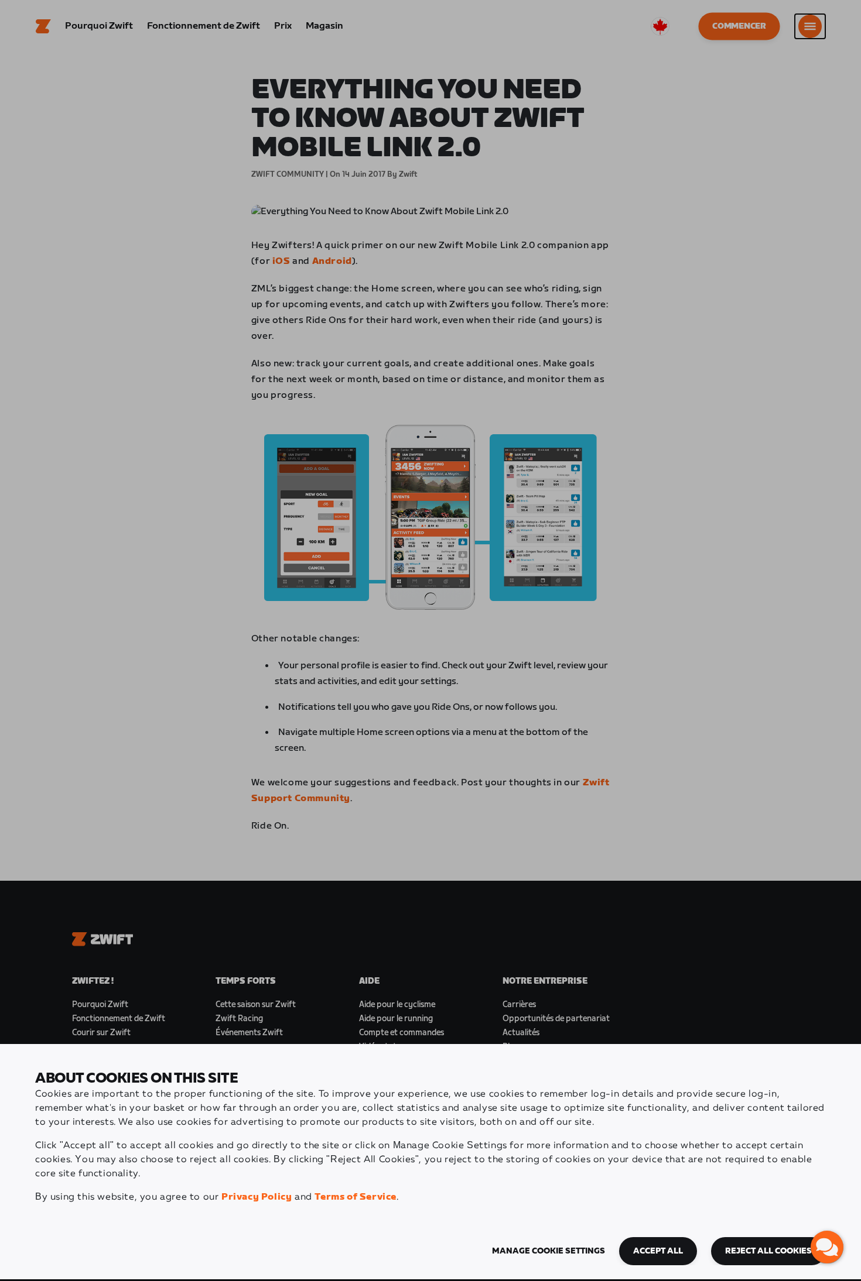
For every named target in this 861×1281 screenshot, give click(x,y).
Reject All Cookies (768, 1251)
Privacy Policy (256, 1197)
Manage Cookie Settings (548, 1251)
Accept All (658, 1251)
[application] (827, 1247)
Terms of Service (356, 1197)
